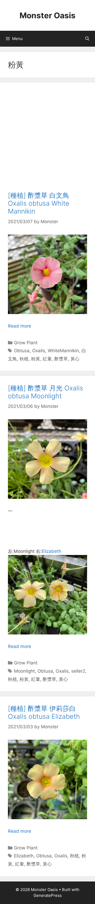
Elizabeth (51, 551)
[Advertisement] (47, 141)
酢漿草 (61, 358)
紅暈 (47, 358)
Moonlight (24, 671)
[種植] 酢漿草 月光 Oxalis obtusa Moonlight (45, 392)
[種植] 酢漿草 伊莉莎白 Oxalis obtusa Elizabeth (44, 712)
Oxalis (38, 350)
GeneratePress (48, 895)
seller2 (78, 671)
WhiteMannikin (63, 350)
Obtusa (22, 350)
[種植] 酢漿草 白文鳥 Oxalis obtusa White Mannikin (38, 203)
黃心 (74, 358)
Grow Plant (25, 342)
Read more (19, 326)
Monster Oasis (47, 15)
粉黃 (35, 358)
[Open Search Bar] (87, 39)
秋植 (24, 358)
